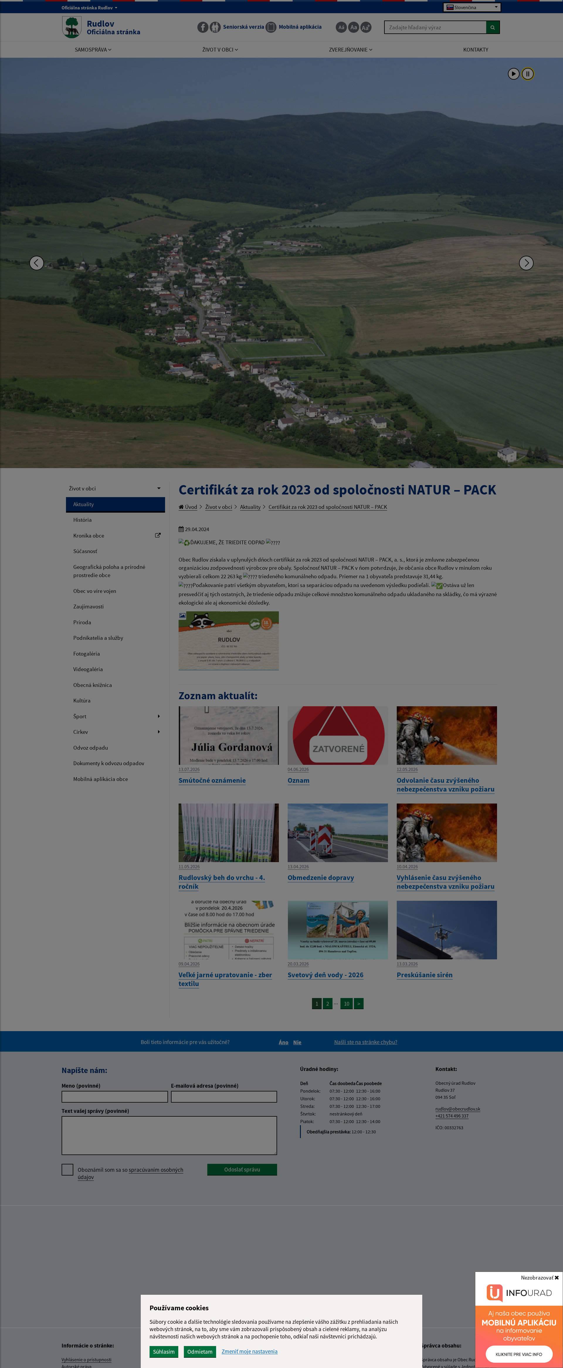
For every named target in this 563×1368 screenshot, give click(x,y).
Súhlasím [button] (164, 1351)
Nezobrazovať (537, 1277)
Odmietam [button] (200, 1351)
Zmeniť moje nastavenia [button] (250, 1351)
